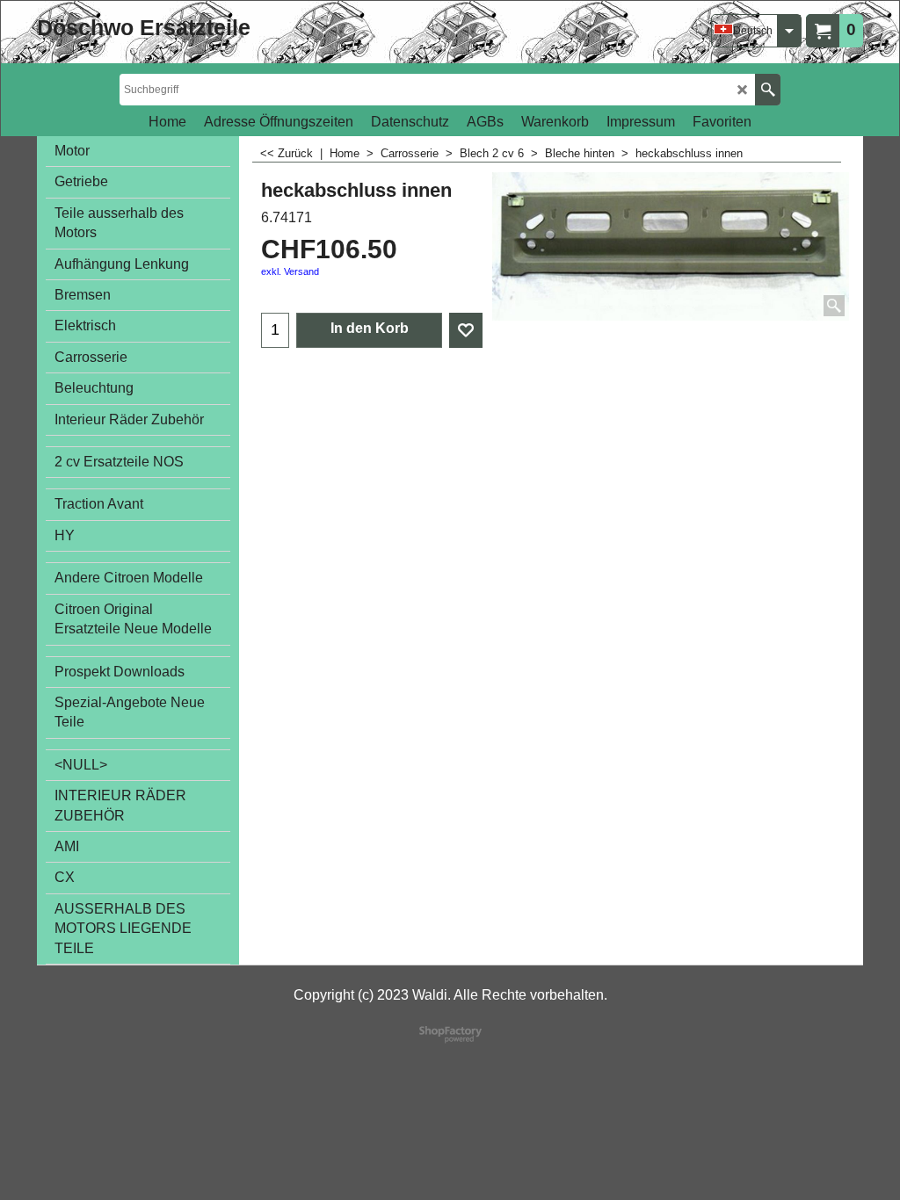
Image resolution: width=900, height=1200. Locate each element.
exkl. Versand (290, 271)
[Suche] (767, 89)
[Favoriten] (466, 330)
